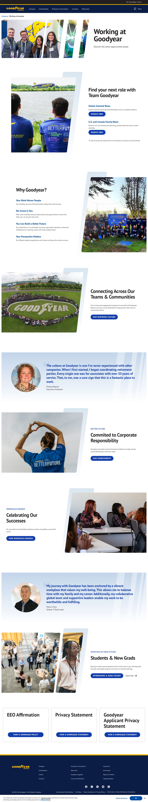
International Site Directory (64, 792)
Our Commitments (102, 458)
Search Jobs (97, 114)
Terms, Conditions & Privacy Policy (94, 792)
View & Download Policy (25, 734)
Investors (75, 9)
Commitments (43, 9)
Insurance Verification (77, 778)
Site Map (78, 792)
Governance (106, 770)
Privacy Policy (46, 800)
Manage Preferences (121, 798)
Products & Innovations (60, 9)
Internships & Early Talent (107, 675)
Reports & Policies (108, 774)
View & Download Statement (74, 734)
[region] (74, 798)
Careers (41, 774)
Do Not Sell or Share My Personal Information (121, 792)
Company (32, 9)
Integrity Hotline (108, 778)
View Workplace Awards (21, 538)
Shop (140, 9)
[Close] (145, 798)
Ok (136, 798)
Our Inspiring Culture (104, 317)
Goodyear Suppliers (77, 774)
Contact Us (106, 766)
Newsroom (85, 9)
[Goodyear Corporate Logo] (15, 9)
